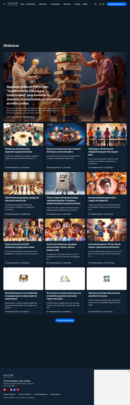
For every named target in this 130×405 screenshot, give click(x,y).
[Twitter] (8, 389)
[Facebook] (14, 389)
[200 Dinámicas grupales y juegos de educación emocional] (23, 183)
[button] (4, 4)
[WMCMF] (17, 389)
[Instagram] (11, 389)
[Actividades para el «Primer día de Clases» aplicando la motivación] (107, 230)
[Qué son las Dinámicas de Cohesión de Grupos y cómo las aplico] (65, 134)
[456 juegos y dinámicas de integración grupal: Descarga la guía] (107, 134)
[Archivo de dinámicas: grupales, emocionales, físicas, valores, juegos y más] (65, 230)
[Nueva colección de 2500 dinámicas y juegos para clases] (23, 230)
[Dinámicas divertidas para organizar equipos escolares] (23, 134)
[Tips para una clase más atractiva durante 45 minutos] (107, 278)
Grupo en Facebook (25, 394)
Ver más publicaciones (65, 320)
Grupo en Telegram (9, 394)
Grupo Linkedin (54, 394)
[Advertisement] (65, 22)
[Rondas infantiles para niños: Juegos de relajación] (107, 183)
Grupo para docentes (116, 4)
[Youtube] (4, 389)
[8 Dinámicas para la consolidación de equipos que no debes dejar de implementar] (23, 278)
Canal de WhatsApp (40, 394)
